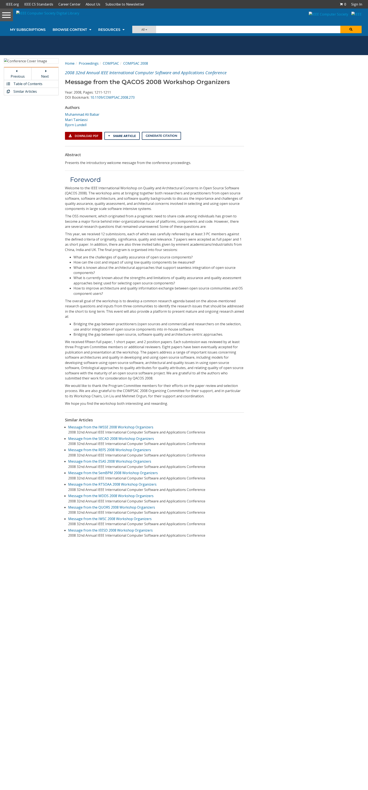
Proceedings (89, 63)
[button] (343, 4)
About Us (93, 4)
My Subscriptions (28, 30)
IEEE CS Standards (38, 4)
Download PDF (86, 136)
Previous (18, 76)
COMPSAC (111, 63)
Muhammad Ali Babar (82, 114)
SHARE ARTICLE (124, 136)
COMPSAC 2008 (135, 63)
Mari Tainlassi (76, 119)
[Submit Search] (351, 29)
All (143, 29)
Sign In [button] (356, 4)
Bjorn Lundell (75, 125)
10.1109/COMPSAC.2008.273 (112, 97)
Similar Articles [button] (25, 91)
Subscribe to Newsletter (124, 4)
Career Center (69, 4)
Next (45, 76)
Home (70, 63)
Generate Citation (161, 136)
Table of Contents (27, 83)
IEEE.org (12, 4)
